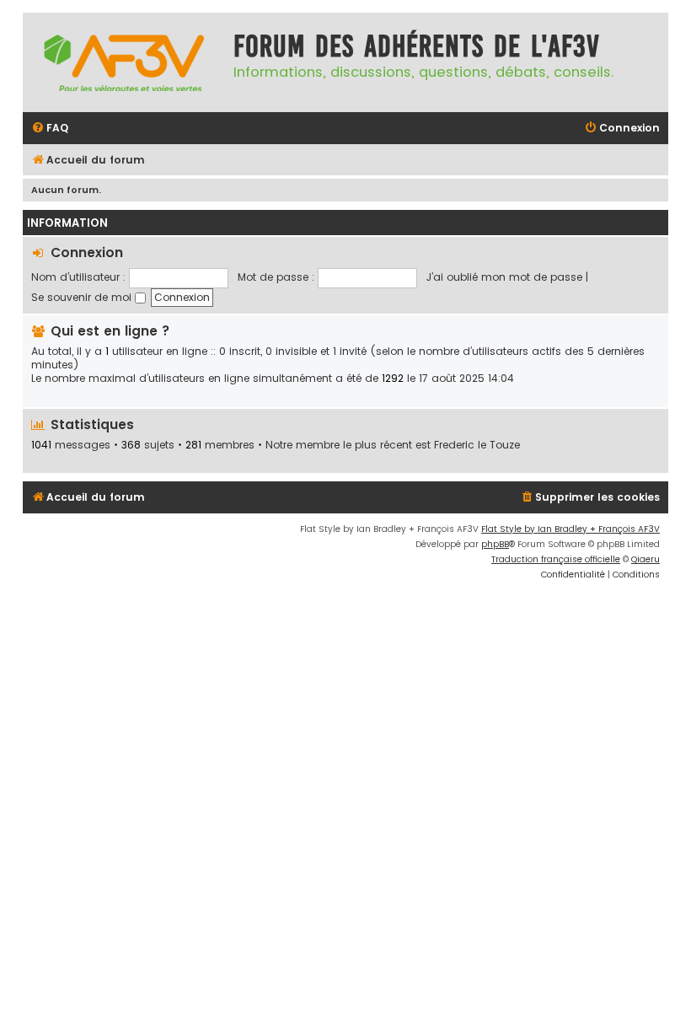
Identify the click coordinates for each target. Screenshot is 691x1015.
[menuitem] (49, 128)
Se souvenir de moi (83, 297)
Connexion (87, 252)
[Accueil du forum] (124, 62)
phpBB (495, 544)
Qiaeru (645, 559)
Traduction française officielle (555, 559)
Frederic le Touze (477, 445)
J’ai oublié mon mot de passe (504, 277)
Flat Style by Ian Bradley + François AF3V (570, 529)
